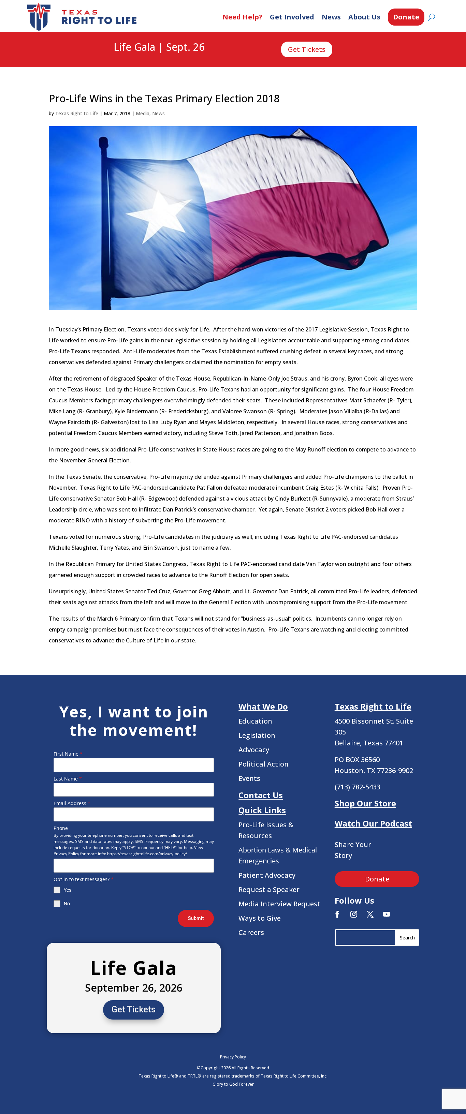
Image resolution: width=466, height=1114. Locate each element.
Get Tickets (306, 49)
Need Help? (242, 16)
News (331, 16)
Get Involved (292, 16)
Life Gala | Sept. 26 (159, 47)
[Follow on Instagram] (354, 914)
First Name (68, 754)
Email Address (72, 803)
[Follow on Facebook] (337, 914)
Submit (196, 918)
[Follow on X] (370, 914)
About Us (364, 16)
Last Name (68, 778)
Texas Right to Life (76, 113)
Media (142, 113)
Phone (61, 828)
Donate (406, 16)
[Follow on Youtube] (386, 914)
